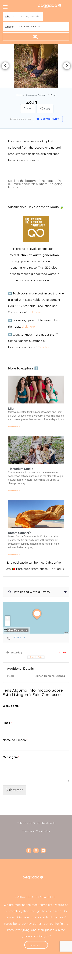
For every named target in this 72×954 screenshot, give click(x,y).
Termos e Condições (36, 831)
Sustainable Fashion (35, 95)
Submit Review (49, 118)
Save (28, 108)
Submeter (14, 789)
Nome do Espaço (15, 740)
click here (34, 312)
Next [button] (67, 66)
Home (19, 95)
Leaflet (66, 632)
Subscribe (34, 944)
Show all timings (36, 657)
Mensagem (11, 757)
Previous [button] (5, 66)
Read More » (14, 426)
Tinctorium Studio (20, 469)
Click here (44, 347)
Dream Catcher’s (19, 533)
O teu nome (11, 706)
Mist (11, 408)
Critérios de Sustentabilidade (36, 823)
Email (7, 723)
